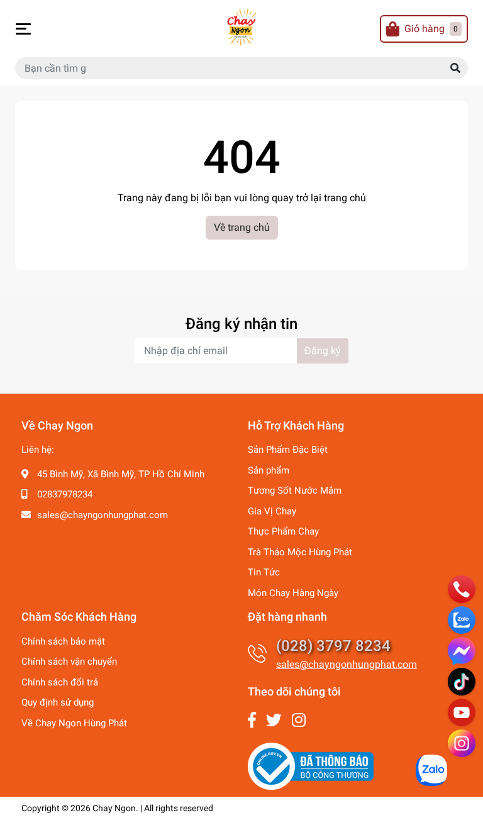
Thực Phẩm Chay (283, 531)
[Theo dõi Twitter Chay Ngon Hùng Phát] (274, 720)
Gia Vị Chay (272, 511)
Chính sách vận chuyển (69, 661)
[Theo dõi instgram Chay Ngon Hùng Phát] (299, 720)
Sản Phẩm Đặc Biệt (288, 449)
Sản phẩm (268, 470)
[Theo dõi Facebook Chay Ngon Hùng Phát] (252, 720)
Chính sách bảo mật (63, 641)
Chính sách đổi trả (59, 682)
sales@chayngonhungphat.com (102, 515)
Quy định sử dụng (57, 702)
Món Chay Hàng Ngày (293, 593)
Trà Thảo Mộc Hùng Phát (300, 552)
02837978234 (64, 494)
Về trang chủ (242, 227)
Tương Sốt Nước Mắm (294, 490)
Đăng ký (322, 351)
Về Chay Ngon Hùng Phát (74, 723)
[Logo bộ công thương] (311, 766)
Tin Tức (264, 572)
